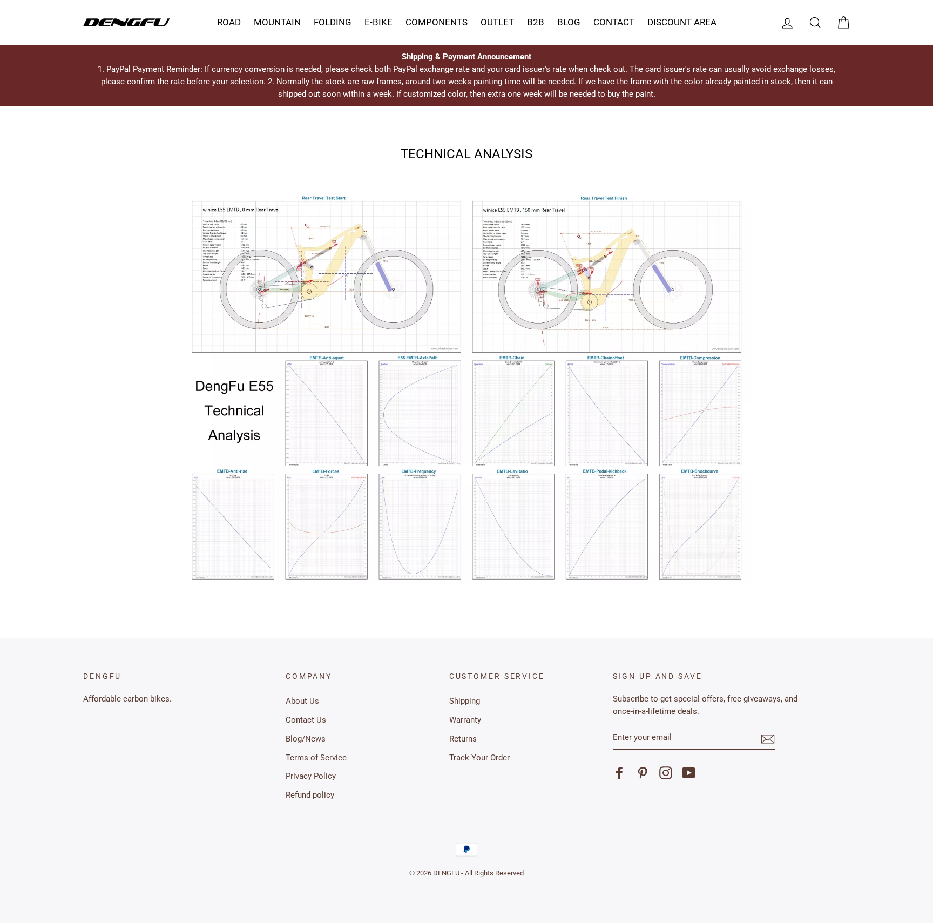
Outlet (497, 22)
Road (229, 22)
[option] (466, 75)
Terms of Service (316, 758)
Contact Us (306, 720)
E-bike (378, 22)
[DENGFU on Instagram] (665, 772)
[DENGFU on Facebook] (619, 772)
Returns (463, 739)
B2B (535, 22)
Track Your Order (479, 758)
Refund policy (310, 795)
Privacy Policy (311, 776)
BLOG (568, 22)
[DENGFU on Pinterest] (642, 772)
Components (436, 22)
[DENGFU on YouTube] (688, 772)
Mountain (277, 22)
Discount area (681, 22)
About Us (302, 701)
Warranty (465, 720)
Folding (332, 22)
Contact (613, 22)
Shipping (464, 701)
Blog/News (306, 739)
